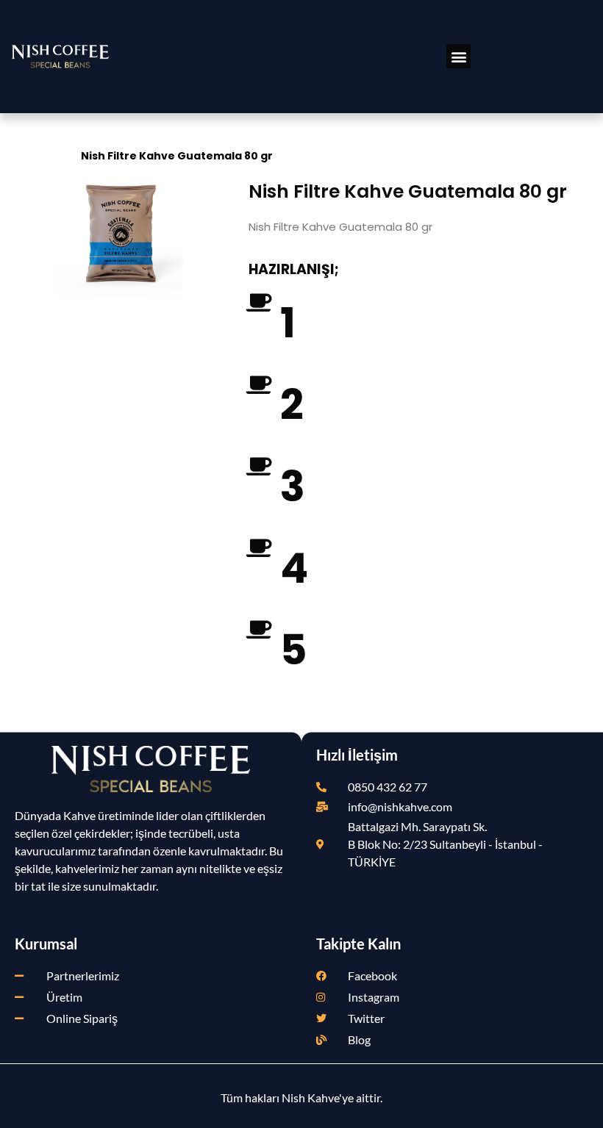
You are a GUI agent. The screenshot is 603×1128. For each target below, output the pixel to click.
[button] (458, 56)
